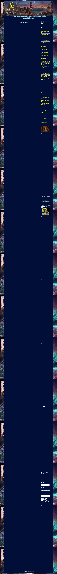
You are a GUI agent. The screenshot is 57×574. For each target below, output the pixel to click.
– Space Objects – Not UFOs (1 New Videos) (45, 58)
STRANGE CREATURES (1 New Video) (45, 32)
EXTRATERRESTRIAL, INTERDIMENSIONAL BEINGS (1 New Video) (44, 45)
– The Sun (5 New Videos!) (45, 61)
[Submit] (49, 485)
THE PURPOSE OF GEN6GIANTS (44, 123)
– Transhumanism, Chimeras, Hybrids (44, 108)
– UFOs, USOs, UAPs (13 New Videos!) (45, 50)
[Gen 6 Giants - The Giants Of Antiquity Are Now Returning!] (19, 8)
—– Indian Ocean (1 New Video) (45, 98)
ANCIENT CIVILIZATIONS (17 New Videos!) (45, 76)
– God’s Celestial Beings (45, 40)
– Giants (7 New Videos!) (45, 34)
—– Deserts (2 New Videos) (45, 95)
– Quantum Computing (45, 110)
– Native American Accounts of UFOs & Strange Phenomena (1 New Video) (45, 119)
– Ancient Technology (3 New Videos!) (45, 79)
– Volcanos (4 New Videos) (45, 69)
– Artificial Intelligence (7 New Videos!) (45, 104)
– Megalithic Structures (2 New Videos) (45, 84)
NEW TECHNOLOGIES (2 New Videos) (45, 101)
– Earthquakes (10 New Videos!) (45, 67)
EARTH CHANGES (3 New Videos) (45, 64)
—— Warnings (43, 42)
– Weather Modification (45, 73)
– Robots (42, 106)
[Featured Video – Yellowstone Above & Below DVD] (45, 211)
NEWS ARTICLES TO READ (45, 25)
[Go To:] (45, 490)
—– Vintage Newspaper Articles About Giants (45, 37)
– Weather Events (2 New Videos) (45, 71)
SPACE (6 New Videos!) (45, 55)
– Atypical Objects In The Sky (45, 53)
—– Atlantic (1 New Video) (45, 94)
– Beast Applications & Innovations (45, 115)
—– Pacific (43, 92)
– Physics (42, 112)
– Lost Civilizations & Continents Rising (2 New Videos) (45, 88)
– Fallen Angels (43, 38)
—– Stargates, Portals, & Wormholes (45, 82)
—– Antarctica (43, 90)
